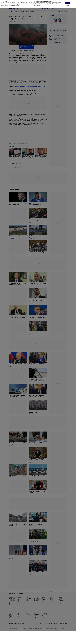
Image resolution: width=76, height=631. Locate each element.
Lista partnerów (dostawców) (37, 5)
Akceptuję (67, 2)
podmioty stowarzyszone (14, 2)
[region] (38, 4)
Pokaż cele (67, 5)
